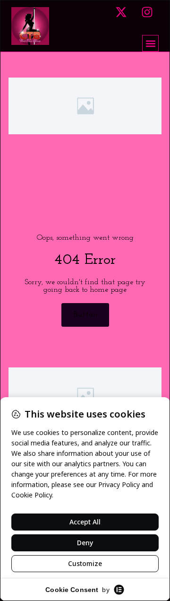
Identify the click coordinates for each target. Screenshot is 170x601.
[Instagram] (147, 12)
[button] (150, 43)
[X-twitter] (121, 12)
